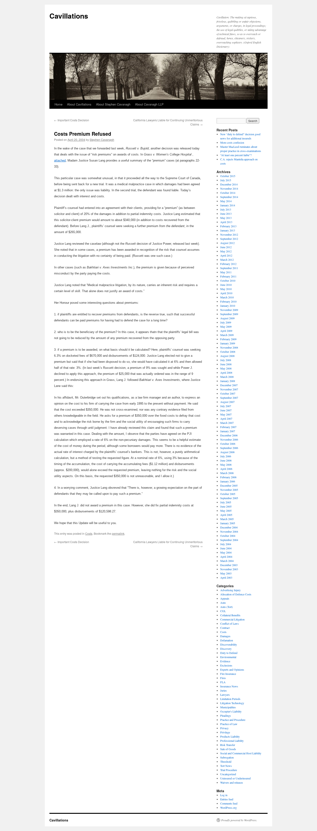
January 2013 (227, 230)
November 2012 (229, 234)
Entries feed (226, 799)
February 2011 (228, 276)
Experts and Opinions (232, 669)
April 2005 (226, 515)
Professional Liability (232, 740)
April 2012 (226, 255)
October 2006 (227, 443)
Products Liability (230, 736)
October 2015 (227, 176)
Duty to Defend (228, 653)
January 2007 (227, 431)
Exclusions (226, 665)
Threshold (225, 761)
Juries (223, 690)
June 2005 (226, 506)
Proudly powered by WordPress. (239, 820)
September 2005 (229, 498)
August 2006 (227, 452)
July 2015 (225, 180)
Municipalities (228, 707)
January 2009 (227, 343)
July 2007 (225, 406)
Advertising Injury (230, 590)
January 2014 (227, 205)
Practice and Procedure (232, 720)
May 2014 (226, 201)
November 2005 (229, 489)
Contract (225, 628)
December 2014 (229, 184)
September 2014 (229, 197)
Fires (223, 678)
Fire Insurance (228, 674)
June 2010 (226, 285)
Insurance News (229, 686)
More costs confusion (232, 142)
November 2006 (229, 439)
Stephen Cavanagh (102, 140)
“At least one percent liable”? (236, 155)
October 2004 (227, 536)
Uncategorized (228, 774)
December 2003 (229, 565)
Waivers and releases (231, 782)
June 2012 (226, 247)
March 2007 (227, 423)
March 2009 (227, 335)
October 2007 (227, 393)
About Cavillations (79, 104)
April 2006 (226, 469)
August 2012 (227, 243)
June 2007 (226, 410)
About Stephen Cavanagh (113, 104)
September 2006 (229, 448)
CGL (223, 611)
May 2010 (226, 289)
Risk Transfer (227, 745)
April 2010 (226, 293)
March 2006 (227, 473)
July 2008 (225, 360)
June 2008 (226, 364)
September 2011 (229, 268)
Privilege (225, 732)
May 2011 (226, 272)
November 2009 (229, 310)
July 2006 (225, 456)
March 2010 (227, 297)
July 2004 (225, 544)
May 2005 (226, 510)
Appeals (224, 598)
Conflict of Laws (229, 623)
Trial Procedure (228, 770)
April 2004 (226, 556)
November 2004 (229, 531)
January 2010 (227, 305)
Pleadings (225, 715)
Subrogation (227, 757)
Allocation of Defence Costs (235, 594)
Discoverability (228, 644)
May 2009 (226, 326)
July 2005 (225, 502)
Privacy (224, 728)
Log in (223, 795)
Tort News (226, 766)
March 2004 (227, 561)
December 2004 (229, 527)
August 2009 (227, 318)
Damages (225, 636)
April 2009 (226, 331)
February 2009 (228, 339)
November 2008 (229, 347)
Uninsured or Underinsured (235, 778)
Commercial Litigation (232, 619)
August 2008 (227, 356)
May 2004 (226, 552)
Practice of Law (228, 724)
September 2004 (229, 540)
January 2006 (227, 481)
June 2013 (226, 213)
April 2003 (226, 577)
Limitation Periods (230, 699)
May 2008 (226, 368)
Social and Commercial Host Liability (240, 753)
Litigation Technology (232, 703)
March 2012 (227, 259)
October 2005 (227, 494)
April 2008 (226, 372)
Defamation (226, 640)
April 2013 (226, 222)
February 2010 (228, 301)
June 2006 (226, 460)
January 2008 (227, 381)
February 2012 (228, 264)
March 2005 (227, 519)
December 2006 (229, 435)
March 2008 (227, 377)
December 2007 (229, 385)
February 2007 (228, 427)
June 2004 (226, 548)
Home (58, 104)
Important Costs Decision (71, 120)
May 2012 (226, 251)
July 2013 (225, 209)
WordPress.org (228, 807)
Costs (88, 533)
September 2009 (229, 314)
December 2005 (229, 485)
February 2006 (228, 477)
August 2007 (227, 402)
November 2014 (229, 188)
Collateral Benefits (230, 615)
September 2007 (229, 397)
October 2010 (227, 280)
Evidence (225, 661)
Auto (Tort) (226, 607)
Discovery (226, 648)
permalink (118, 533)
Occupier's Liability (231, 711)
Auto (223, 602)
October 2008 (227, 351)
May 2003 (226, 573)
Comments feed (228, 803)
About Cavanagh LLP (149, 104)
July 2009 (225, 322)
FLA (223, 682)
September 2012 (229, 239)
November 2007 (229, 389)
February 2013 (228, 226)
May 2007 (226, 414)
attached (60, 160)
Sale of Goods (228, 749)
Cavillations (68, 16)
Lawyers (225, 694)
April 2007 (226, 418)
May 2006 (226, 464)
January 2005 (227, 523)
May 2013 (226, 218)
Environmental (228, 657)
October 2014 (227, 193)
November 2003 (229, 569)
